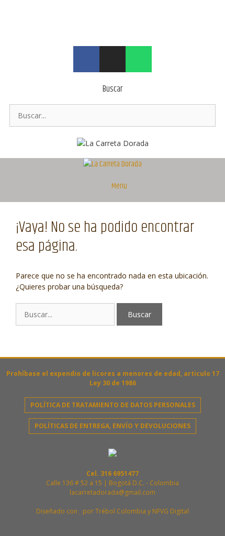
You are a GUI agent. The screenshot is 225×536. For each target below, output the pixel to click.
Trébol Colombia (120, 511)
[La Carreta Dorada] (112, 164)
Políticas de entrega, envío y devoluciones (112, 425)
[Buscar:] (112, 115)
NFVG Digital (170, 511)
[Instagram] (112, 59)
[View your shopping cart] (211, 170)
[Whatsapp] (139, 59)
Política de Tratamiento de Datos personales (112, 404)
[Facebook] (86, 59)
